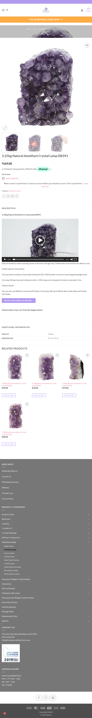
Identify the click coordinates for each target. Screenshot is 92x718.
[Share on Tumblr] (17, 196)
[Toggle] (88, 514)
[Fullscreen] (75, 259)
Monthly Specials (9, 607)
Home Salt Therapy (9, 602)
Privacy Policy (7, 498)
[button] (3, 10)
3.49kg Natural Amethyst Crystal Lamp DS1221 (14, 433)
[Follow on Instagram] (46, 698)
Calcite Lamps (9, 556)
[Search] (7, 10)
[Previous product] (48, 33)
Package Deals (8, 611)
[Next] (85, 87)
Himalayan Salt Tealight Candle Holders (18, 598)
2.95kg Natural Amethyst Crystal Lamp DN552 (74, 384)
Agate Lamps (9, 546)
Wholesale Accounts (10, 482)
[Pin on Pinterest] (13, 196)
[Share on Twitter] (8, 196)
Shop (35, 29)
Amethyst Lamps (59, 29)
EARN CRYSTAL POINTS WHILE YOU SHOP (46, 2)
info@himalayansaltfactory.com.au (16, 640)
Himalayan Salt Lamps (11, 593)
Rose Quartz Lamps (11, 570)
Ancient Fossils (8, 514)
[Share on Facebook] (4, 196)
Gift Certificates (8, 588)
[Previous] (6, 87)
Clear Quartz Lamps (11, 560)
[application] (40, 240)
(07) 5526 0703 (8, 637)
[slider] (38, 259)
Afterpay (5, 487)
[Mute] (71, 259)
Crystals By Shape (9, 533)
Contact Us (6, 476)
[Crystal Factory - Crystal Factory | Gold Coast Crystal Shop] (46, 10)
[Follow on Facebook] (39, 698)
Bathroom (6, 519)
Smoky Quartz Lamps (12, 574)
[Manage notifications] (5, 713)
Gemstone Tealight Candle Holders (16, 579)
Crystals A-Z (7, 528)
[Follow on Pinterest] (53, 698)
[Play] (5, 259)
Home (29, 29)
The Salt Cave (7, 493)
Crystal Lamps (9, 563)
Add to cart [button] (9, 395)
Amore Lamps (9, 553)
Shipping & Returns (10, 471)
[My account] (82, 10)
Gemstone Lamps (45, 29)
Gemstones (6, 584)
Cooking (5, 523)
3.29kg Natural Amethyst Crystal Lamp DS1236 (14, 384)
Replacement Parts (9, 616)
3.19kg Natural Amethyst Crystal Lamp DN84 (44, 384)
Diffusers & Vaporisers (11, 537)
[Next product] (44, 33)
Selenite (5, 621)
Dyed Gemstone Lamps (12, 567)
